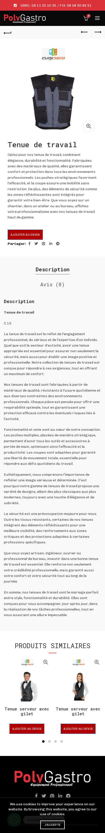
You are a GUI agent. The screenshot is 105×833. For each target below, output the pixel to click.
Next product (97, 32)
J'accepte (52, 825)
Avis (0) (52, 284)
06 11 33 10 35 (44, 5)
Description (53, 269)
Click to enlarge (89, 126)
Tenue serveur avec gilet (27, 711)
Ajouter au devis (25, 234)
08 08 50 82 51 (79, 5)
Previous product (84, 32)
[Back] (7, 32)
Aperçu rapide (45, 662)
